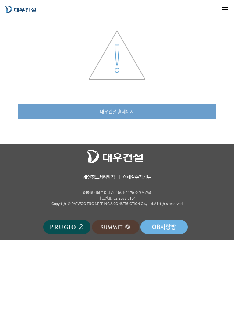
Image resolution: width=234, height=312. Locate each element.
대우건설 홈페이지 (117, 111)
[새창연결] (66, 227)
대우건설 (20, 9)
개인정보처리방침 (99, 177)
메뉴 (225, 9)
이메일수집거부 (137, 177)
